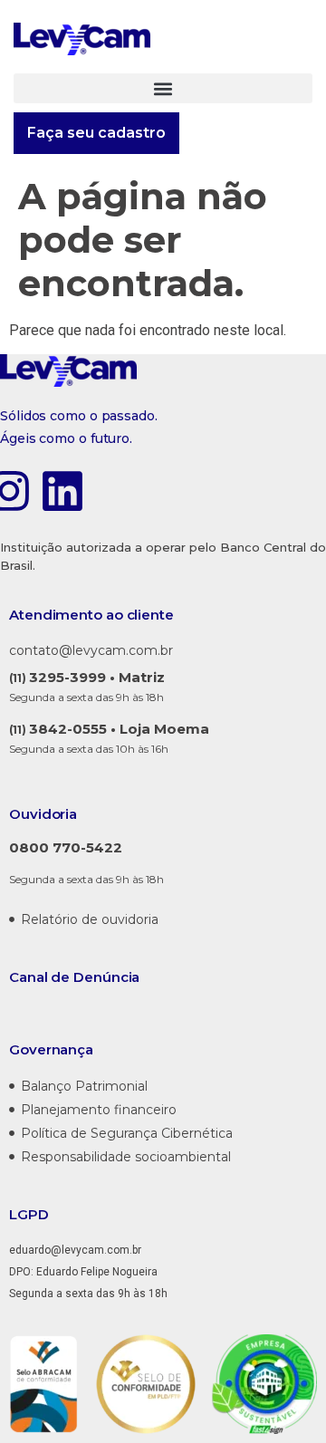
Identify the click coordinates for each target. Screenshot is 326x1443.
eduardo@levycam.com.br (75, 1250)
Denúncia (106, 977)
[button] (163, 88)
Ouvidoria (43, 814)
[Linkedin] (62, 494)
